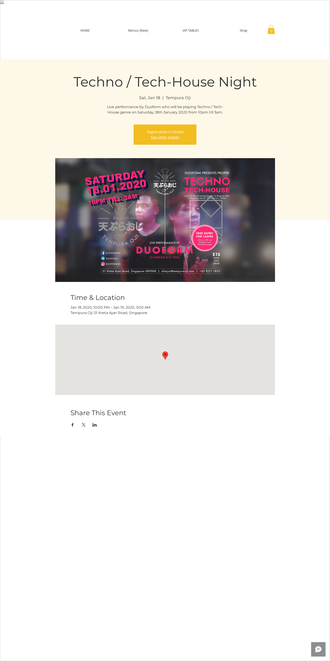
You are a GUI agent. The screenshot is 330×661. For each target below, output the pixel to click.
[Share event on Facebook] (72, 425)
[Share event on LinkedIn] (94, 425)
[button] (271, 29)
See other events (165, 137)
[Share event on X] (83, 425)
